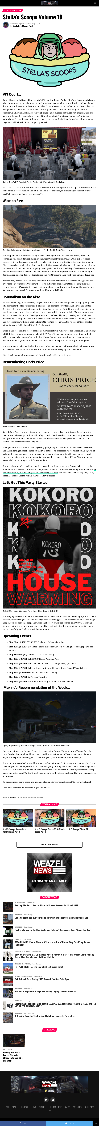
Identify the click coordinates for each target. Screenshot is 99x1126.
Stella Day (17, 26)
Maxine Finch (27, 26)
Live (50, 1110)
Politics (24, 1107)
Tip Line (15, 1107)
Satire (67, 1107)
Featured (23, 797)
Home (7, 1107)
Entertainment (56, 1107)
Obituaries (77, 1107)
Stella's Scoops (36, 797)
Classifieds (89, 1107)
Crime (33, 1107)
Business (43, 1107)
